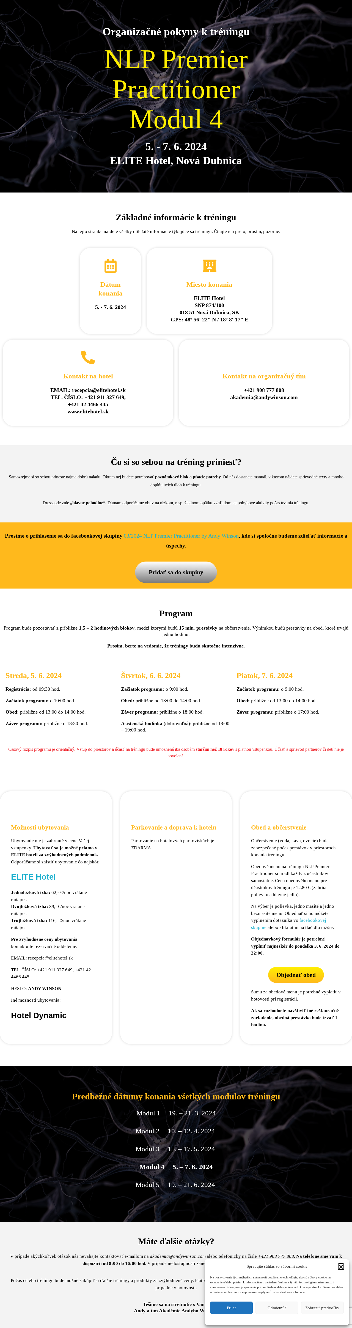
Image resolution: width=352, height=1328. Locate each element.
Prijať (231, 1308)
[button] (341, 1266)
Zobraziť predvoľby (322, 1308)
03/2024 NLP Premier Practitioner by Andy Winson (181, 536)
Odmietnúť (277, 1308)
